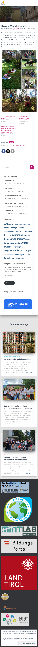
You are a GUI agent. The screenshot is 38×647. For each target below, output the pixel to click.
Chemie (19, 227)
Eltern (6, 356)
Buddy (12, 145)
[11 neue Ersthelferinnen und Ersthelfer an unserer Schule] (19, 440)
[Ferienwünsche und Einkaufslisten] (19, 342)
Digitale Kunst (16, 231)
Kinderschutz (27, 235)
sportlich (25, 254)
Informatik (19, 235)
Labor (27, 239)
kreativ (23, 145)
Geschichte (9, 235)
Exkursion (18, 145)
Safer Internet (9, 255)
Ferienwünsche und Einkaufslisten (17, 359)
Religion (28, 251)
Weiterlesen (29, 372)
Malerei (12, 243)
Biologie (7, 228)
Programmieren (10, 251)
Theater (16, 258)
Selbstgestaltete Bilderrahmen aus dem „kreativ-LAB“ (25, 118)
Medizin (18, 243)
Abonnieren (9, 283)
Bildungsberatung (25, 224)
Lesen (6, 243)
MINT (25, 243)
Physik (22, 247)
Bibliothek (17, 224)
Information (12, 356)
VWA (22, 258)
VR (20, 258)
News (11, 142)
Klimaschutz (10, 239)
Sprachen (8, 258)
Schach (17, 255)
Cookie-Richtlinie (14, 639)
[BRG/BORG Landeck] (4, 3)
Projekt (21, 250)
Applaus (8, 224)
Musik (7, 247)
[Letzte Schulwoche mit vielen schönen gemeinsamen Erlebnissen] (19, 389)
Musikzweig (15, 247)
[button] (8, 54)
